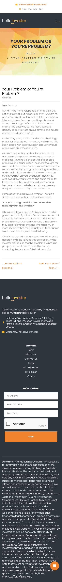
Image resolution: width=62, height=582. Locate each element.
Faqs (31, 363)
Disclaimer (31, 371)
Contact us (31, 358)
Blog (31, 53)
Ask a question (31, 367)
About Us (31, 354)
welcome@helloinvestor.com (33, 4)
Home (31, 350)
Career (31, 376)
